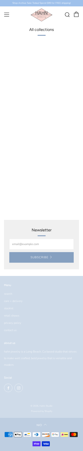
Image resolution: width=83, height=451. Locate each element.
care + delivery (13, 301)
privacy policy (12, 323)
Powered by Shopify (41, 411)
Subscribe (39, 257)
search (8, 294)
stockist (8, 308)
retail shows (11, 316)
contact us (10, 330)
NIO (39, 425)
